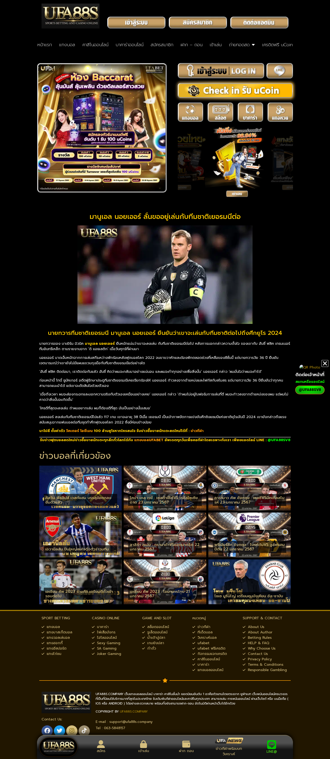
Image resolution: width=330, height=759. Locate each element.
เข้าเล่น (216, 44)
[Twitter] (59, 731)
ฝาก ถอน (186, 751)
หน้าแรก (44, 44)
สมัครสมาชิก (162, 44)
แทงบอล (67, 44)
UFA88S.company (134, 711)
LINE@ (271, 751)
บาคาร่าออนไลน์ (129, 44)
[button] (325, 363)
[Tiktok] (84, 731)
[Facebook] (47, 731)
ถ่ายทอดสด (239, 44)
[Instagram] (71, 731)
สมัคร (101, 751)
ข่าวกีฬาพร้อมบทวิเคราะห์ (229, 751)
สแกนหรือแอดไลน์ (309, 381)
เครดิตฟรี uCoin (277, 44)
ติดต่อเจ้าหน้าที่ (309, 374)
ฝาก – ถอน (191, 44)
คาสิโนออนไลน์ (95, 44)
